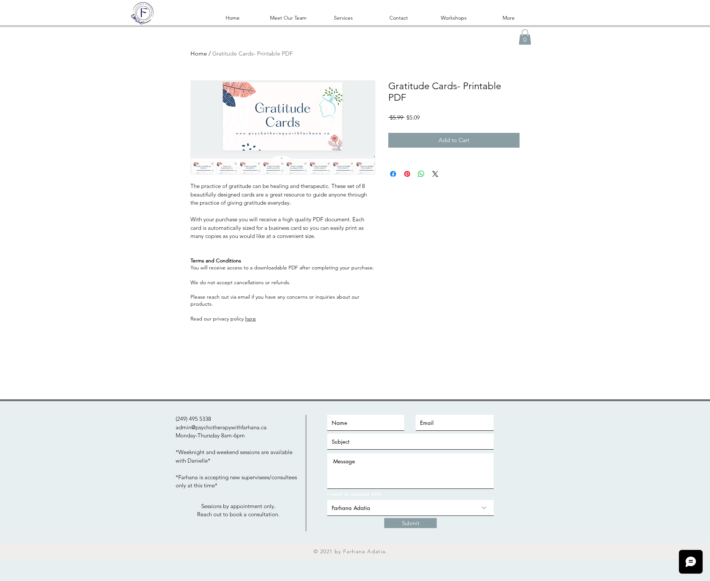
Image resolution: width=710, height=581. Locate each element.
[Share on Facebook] (393, 173)
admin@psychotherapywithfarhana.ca (221, 427)
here (250, 318)
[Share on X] (435, 173)
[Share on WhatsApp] (421, 173)
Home (198, 53)
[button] (343, 18)
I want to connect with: (355, 494)
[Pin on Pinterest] (407, 173)
